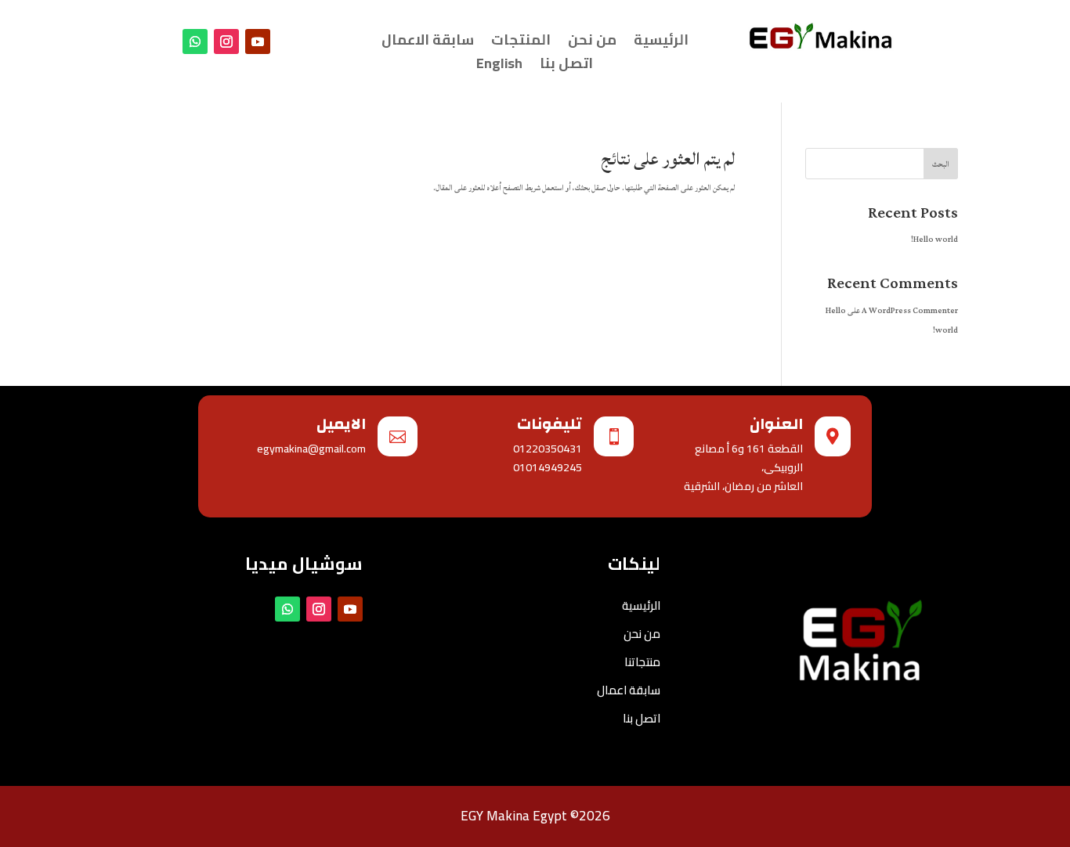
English (499, 66)
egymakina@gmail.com (311, 448)
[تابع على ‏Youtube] (257, 41)
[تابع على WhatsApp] (195, 41)
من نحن (592, 43)
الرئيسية (661, 43)
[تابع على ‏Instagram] (226, 41)
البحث (940, 164)
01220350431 (547, 448)
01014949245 (547, 467)
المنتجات (521, 43)
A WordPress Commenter (910, 311)
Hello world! (934, 239)
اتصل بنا (566, 66)
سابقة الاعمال (427, 43)
